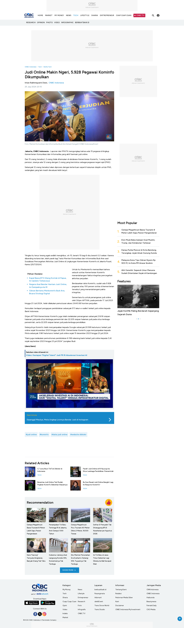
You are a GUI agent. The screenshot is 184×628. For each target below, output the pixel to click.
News (80, 589)
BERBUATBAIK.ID (82, 22)
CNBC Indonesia (30, 67)
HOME (40, 15)
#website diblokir (78, 434)
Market (65, 617)
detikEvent (99, 601)
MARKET (48, 15)
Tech (40, 67)
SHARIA (94, 15)
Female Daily (151, 605)
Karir (117, 601)
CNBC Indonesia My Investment (127, 609)
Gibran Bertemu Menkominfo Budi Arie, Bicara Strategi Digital (47, 292)
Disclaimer (119, 605)
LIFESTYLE (84, 15)
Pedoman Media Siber (124, 597)
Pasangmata (100, 593)
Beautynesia (151, 601)
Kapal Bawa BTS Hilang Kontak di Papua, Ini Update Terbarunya (47, 279)
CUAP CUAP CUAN (123, 15)
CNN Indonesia (152, 589)
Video (65, 609)
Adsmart (98, 597)
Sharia (65, 597)
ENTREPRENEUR (107, 15)
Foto (80, 605)
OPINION (41, 22)
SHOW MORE (67, 570)
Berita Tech (48, 67)
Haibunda (150, 597)
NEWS (68, 15)
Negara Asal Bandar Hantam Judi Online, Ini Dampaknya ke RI (48, 285)
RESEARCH (31, 22)
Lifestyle (81, 593)
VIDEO (57, 22)
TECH (75, 15)
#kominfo (44, 434)
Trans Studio (100, 609)
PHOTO (49, 22)
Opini (65, 605)
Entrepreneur (83, 597)
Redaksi (118, 593)
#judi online (31, 434)
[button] (121, 298)
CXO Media (151, 609)
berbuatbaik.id (100, 589)
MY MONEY (59, 15)
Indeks (65, 613)
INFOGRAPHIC (67, 22)
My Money (66, 589)
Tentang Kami (121, 589)
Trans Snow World (102, 605)
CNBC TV (140, 15)
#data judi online (59, 434)
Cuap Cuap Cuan (69, 601)
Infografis (82, 609)
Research (81, 601)
